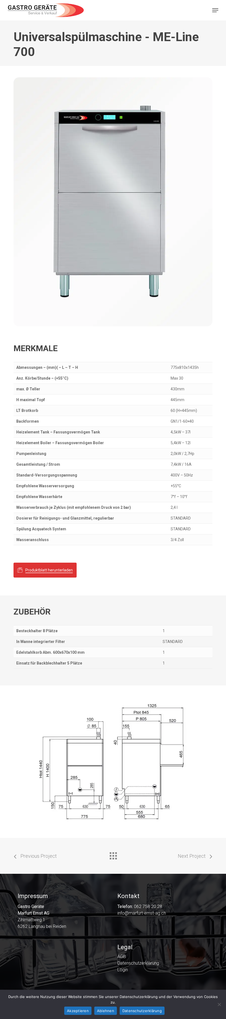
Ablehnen (105, 1011)
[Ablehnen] (219, 1004)
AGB (121, 956)
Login (122, 970)
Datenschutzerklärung (138, 963)
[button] (215, 10)
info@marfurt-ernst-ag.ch (141, 913)
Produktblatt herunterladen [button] (49, 570)
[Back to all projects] (113, 854)
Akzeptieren (78, 1011)
